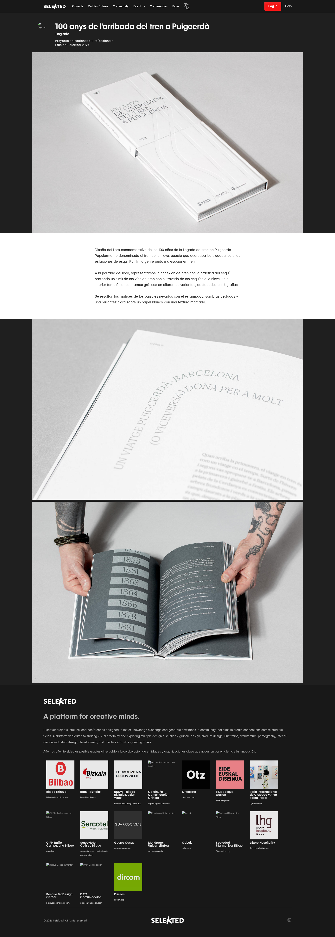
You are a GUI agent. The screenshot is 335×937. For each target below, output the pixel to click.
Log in (272, 6)
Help (288, 6)
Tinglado (62, 34)
